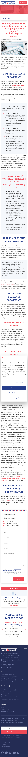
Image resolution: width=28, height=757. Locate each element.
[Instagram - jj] (7, 753)
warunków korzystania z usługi (15, 574)
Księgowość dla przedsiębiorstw (10, 691)
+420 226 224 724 (11, 521)
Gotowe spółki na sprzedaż (9, 677)
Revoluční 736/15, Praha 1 (13, 525)
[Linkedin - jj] (11, 753)
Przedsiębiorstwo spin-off (8, 681)
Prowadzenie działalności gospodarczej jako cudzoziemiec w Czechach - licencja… (14, 626)
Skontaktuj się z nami (7, 711)
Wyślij (18, 579)
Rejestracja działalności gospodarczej (12, 679)
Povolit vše (14, 387)
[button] (14, 18)
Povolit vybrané (13, 393)
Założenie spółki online (8, 675)
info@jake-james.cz (12, 523)
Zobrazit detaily (19, 382)
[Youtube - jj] (14, 753)
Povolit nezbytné (14, 398)
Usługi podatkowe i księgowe (9, 689)
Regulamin (3, 744)
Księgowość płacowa (7, 693)
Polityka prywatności (5, 746)
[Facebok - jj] (3, 753)
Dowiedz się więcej (13, 605)
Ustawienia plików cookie (7, 749)
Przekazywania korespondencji (10, 697)
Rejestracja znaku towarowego (10, 699)
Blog (2, 707)
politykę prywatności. (15, 737)
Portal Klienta (5, 709)
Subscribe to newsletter (14, 732)
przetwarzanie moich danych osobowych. (12, 569)
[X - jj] (17, 753)
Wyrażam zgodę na (12, 569)
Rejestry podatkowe (7, 695)
